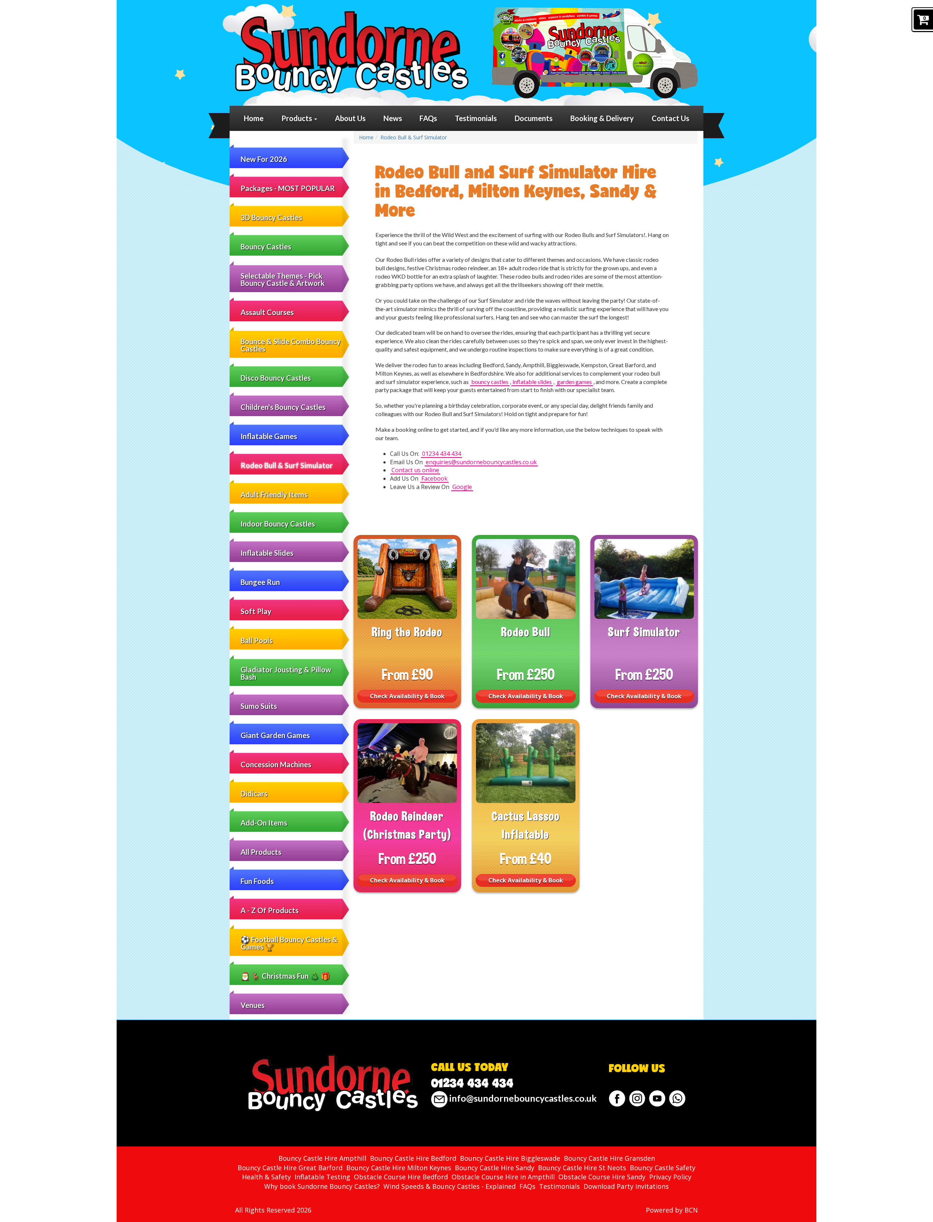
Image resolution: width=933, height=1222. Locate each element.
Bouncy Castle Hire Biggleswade (510, 1158)
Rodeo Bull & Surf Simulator (287, 465)
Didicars (254, 793)
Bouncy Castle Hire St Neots (582, 1167)
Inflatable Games (269, 436)
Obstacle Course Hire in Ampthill (503, 1176)
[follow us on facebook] (617, 1098)
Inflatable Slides (267, 552)
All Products (261, 851)
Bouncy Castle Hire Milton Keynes (398, 1167)
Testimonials (476, 118)
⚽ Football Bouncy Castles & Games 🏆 (289, 943)
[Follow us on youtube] (657, 1098)
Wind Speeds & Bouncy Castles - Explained (449, 1186)
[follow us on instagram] (637, 1098)
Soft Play (256, 611)
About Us (350, 118)
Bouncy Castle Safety (662, 1167)
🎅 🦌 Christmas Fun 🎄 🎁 (285, 975)
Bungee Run (260, 582)
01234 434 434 (441, 454)
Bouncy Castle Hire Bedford (413, 1158)
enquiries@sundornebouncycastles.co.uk (481, 462)
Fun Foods (257, 881)
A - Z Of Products (269, 910)
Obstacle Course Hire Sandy (601, 1176)
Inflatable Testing (322, 1176)
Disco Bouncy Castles (276, 377)
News (392, 118)
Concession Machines (276, 764)
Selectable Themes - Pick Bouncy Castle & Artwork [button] (283, 279)
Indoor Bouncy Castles (278, 523)
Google (462, 487)
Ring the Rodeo (407, 632)
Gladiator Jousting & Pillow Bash (286, 673)
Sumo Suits (259, 706)
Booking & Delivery (602, 118)
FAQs (428, 118)
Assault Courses (267, 312)
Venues (253, 1005)
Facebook (434, 478)
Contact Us (670, 118)
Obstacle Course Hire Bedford (401, 1176)
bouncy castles (489, 381)
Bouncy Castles (266, 246)
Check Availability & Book (407, 696)
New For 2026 (264, 159)
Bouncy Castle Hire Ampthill (322, 1158)
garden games (574, 381)
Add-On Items (264, 822)
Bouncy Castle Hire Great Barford (290, 1167)
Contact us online (415, 470)
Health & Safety (266, 1176)
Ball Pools (257, 640)
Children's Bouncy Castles (283, 407)
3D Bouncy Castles (271, 217)
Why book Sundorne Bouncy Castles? (322, 1186)
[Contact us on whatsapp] (677, 1098)
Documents (534, 118)
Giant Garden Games (275, 735)
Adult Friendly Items (274, 494)
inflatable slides (532, 381)
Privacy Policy (670, 1176)
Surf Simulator (644, 632)
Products (297, 118)
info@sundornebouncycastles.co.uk (522, 1098)
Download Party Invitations (626, 1186)
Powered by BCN (672, 1210)
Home (253, 118)
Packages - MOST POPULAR (288, 188)
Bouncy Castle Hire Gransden (609, 1158)
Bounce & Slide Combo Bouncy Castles (291, 345)
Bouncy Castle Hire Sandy (494, 1167)
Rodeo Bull (525, 632)
